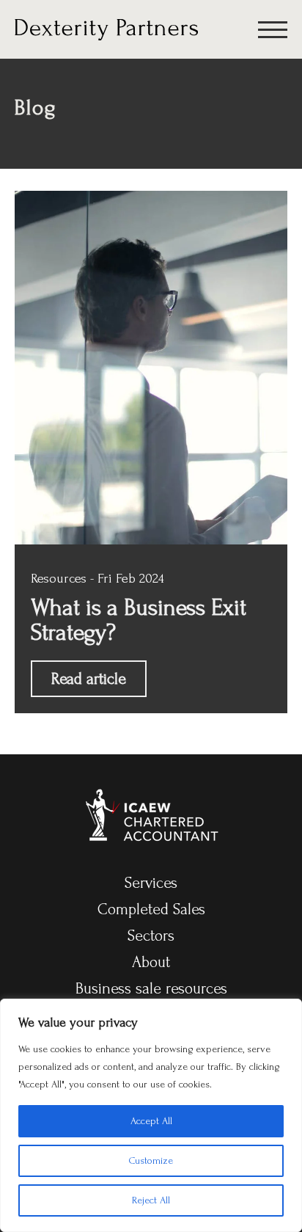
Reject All (151, 1200)
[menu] (272, 32)
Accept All (151, 1120)
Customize (151, 1160)
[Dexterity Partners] (106, 28)
